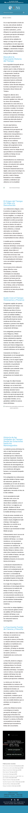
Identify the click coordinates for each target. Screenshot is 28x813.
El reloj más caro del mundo (8, 767)
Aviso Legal (19, 794)
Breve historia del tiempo (8, 765)
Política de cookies (13, 792)
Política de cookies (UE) (16, 796)
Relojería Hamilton (6, 779)
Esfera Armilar (6, 774)
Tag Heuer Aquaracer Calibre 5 (9, 781)
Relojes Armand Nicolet (7, 770)
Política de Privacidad (9, 794)
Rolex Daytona (6, 772)
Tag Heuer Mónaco (7, 783)
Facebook (6, 796)
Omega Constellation (7, 785)
